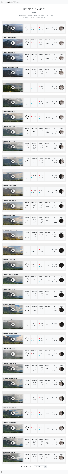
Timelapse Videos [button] (43, 2)
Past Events (53, 2)
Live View (34, 2)
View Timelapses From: (27, 466)
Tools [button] (58, 2)
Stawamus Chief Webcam (10, 2)
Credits (65, 471)
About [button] (63, 2)
